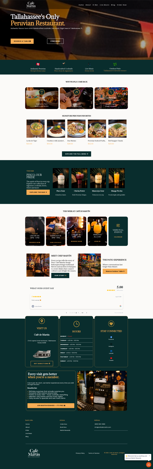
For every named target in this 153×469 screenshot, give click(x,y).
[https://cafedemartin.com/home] (31, 5)
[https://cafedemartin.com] (50, 453)
